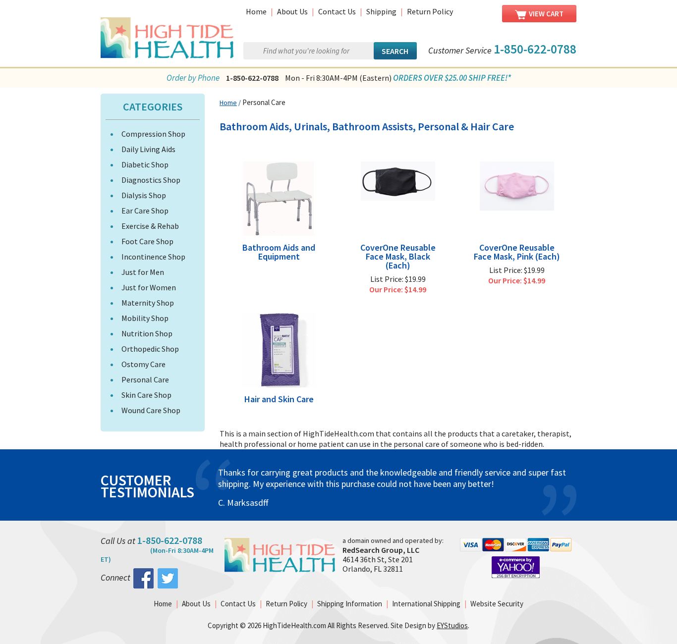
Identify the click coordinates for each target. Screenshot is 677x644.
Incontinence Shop (153, 257)
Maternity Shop (147, 303)
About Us (292, 11)
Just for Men (142, 272)
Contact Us (337, 11)
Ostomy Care (143, 364)
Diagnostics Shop (150, 180)
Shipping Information (349, 603)
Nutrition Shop (146, 333)
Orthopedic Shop (150, 349)
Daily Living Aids (148, 149)
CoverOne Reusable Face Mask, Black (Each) (398, 256)
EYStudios (452, 625)
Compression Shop (153, 134)
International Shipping (426, 603)
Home (256, 11)
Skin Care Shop (146, 395)
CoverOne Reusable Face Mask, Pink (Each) (517, 252)
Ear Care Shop (145, 210)
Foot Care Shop (147, 241)
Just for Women (148, 287)
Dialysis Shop (143, 195)
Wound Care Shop (150, 410)
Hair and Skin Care (279, 399)
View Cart (546, 13)
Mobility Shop (145, 318)
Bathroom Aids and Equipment (278, 252)
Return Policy (430, 11)
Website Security (496, 603)
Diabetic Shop (145, 164)
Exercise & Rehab (150, 226)
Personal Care (145, 379)
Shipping (381, 11)
